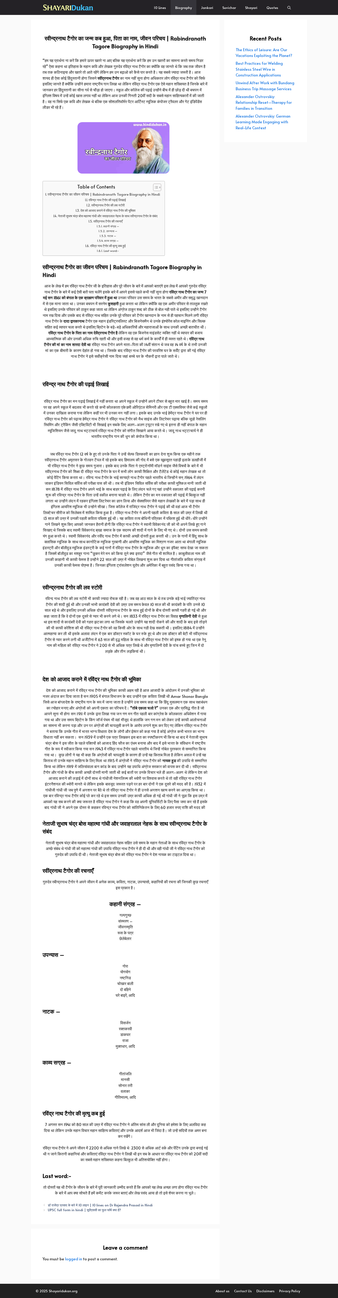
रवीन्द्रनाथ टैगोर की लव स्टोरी (108, 205)
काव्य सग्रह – (111, 240)
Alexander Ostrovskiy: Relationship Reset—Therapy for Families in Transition (264, 102)
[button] (289, 7)
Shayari (251, 7)
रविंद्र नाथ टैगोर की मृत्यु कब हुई (108, 246)
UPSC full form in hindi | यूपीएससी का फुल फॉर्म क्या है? (84, 1210)
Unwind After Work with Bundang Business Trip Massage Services (265, 85)
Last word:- (111, 251)
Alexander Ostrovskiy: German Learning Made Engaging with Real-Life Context (263, 121)
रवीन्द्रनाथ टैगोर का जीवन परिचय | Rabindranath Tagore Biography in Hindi (104, 194)
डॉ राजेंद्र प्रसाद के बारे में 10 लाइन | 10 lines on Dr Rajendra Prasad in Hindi (100, 1205)
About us (222, 1290)
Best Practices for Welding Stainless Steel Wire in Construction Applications (259, 69)
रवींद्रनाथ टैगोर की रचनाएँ (108, 221)
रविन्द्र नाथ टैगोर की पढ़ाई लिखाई (107, 200)
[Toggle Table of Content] (155, 187)
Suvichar (229, 7)
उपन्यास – (111, 231)
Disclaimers (265, 1290)
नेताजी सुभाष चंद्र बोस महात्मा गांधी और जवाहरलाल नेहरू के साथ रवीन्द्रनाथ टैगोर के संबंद (108, 216)
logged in (73, 1258)
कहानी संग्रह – (111, 226)
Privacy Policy (289, 1290)
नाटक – (111, 236)
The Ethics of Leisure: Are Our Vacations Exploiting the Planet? (264, 52)
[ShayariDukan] (69, 7)
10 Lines (160, 7)
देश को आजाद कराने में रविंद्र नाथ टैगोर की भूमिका (107, 210)
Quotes (272, 7)
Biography (183, 7)
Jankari (207, 7)
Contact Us (243, 1290)
